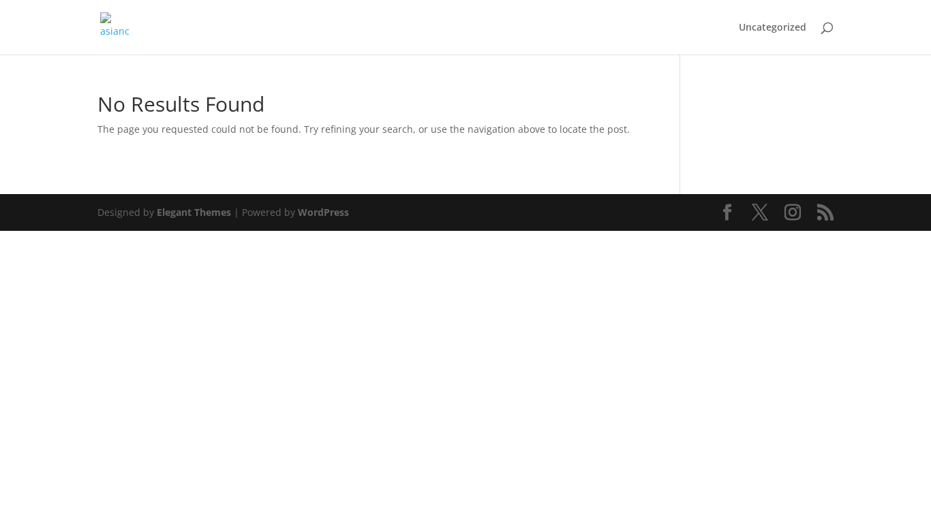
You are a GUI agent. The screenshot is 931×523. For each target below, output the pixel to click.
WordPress (323, 212)
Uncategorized (772, 27)
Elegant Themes (194, 212)
